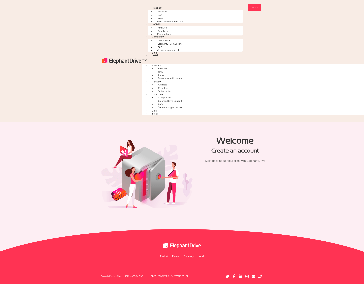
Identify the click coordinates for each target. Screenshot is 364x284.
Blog (154, 53)
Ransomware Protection (170, 21)
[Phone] (260, 276)
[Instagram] (247, 276)
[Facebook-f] (234, 276)
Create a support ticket (169, 50)
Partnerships (164, 34)
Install (155, 55)
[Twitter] (227, 276)
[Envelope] (253, 276)
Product (156, 8)
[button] (192, 60)
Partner (156, 24)
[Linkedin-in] (240, 276)
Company (157, 36)
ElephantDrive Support (170, 44)
